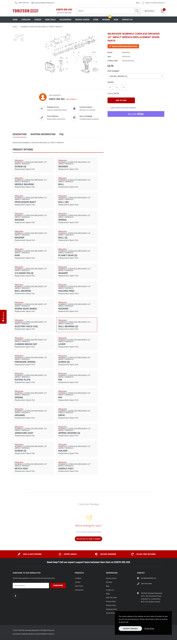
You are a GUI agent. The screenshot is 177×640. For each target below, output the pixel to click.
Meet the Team (111, 598)
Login (147, 3)
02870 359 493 (23, 3)
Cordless (26, 19)
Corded (37, 19)
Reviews (106, 19)
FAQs (108, 594)
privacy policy (149, 628)
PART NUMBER (114, 71)
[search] (137, 11)
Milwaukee (126, 52)
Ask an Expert (71, 99)
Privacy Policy (111, 601)
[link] (15, 595)
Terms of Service (112, 613)
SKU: (109, 56)
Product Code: (113, 61)
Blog (137, 3)
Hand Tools (50, 19)
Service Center (82, 19)
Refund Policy (111, 605)
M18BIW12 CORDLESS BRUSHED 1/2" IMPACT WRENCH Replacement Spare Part (31, 164)
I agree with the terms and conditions (123, 108)
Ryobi (95, 19)
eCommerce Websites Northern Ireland (26, 634)
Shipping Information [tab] (42, 134)
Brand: (110, 52)
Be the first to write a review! (88, 539)
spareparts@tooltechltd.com (44, 3)
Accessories (65, 19)
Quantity (111, 82)
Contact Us (127, 19)
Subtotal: (111, 93)
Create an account (157, 3)
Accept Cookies (130, 628)
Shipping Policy (111, 609)
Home (15, 19)
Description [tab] (20, 134)
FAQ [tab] (61, 134)
